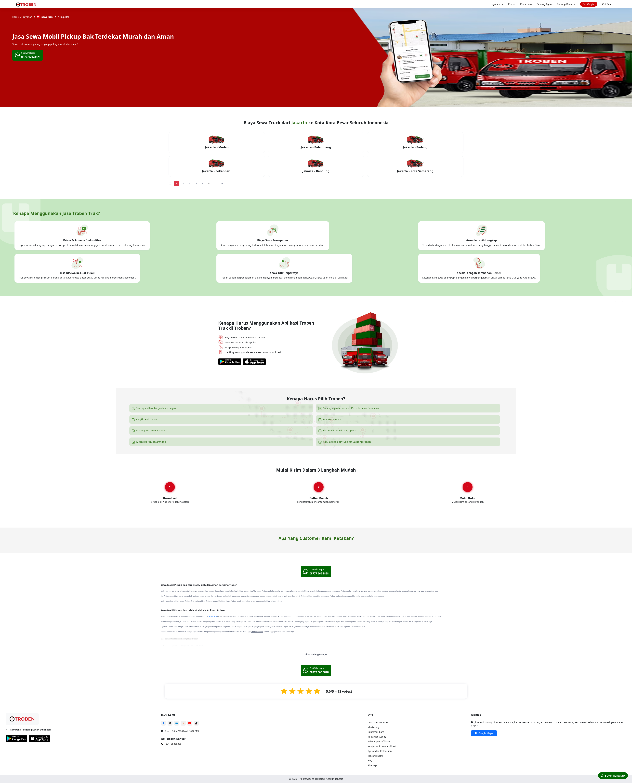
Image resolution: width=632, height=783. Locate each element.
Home (15, 16)
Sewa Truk (47, 16)
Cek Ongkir (589, 4)
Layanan (495, 4)
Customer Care (376, 778)
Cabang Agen (544, 4)
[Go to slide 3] (319, 590)
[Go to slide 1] (312, 590)
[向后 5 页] (209, 183)
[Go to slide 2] (315, 590)
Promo (511, 4)
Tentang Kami (564, 4)
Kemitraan (526, 4)
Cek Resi (606, 4)
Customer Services (378, 769)
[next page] (209, 183)
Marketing (373, 774)
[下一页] (221, 183)
